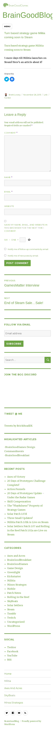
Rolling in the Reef (18, 597)
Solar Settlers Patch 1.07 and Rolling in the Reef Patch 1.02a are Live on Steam (28, 530)
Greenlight (13, 572)
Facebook (12, 651)
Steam (10, 609)
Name (8, 177)
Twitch (11, 617)
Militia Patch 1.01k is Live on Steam (27, 522)
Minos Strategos (17, 584)
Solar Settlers (15, 605)
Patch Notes (14, 592)
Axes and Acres (16, 555)
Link (46, 94)
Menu (7, 26)
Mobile (11, 588)
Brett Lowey (15, 94)
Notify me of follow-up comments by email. (28, 249)
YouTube (12, 655)
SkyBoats (12, 601)
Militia (11, 580)
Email (8, 191)
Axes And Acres (13, 688)
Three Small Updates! (20, 517)
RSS (9, 659)
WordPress (13, 625)
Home (7, 673)
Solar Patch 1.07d (17, 513)
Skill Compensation (19, 501)
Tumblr (7, 98)
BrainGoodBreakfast (17, 455)
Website (9, 206)
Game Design (15, 568)
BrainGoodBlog (28, 15)
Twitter (11, 647)
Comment (11, 133)
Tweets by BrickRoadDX (18, 425)
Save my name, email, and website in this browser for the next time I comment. (26, 228)
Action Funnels (16, 489)
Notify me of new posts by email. (23, 255)
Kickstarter (14, 576)
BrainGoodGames (17, 564)
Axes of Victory (16, 476)
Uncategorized (15, 621)
